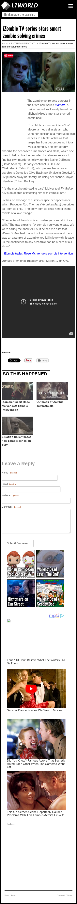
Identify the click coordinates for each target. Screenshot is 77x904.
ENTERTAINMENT (21, 43)
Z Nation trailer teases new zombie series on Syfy (16, 440)
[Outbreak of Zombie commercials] (52, 391)
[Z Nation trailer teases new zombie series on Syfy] (17, 426)
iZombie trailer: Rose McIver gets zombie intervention (38, 253)
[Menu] (70, 6)
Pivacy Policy (10, 895)
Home (5, 43)
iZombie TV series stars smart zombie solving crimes (32, 31)
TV (34, 43)
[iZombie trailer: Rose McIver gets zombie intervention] (17, 391)
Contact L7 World (64, 895)
